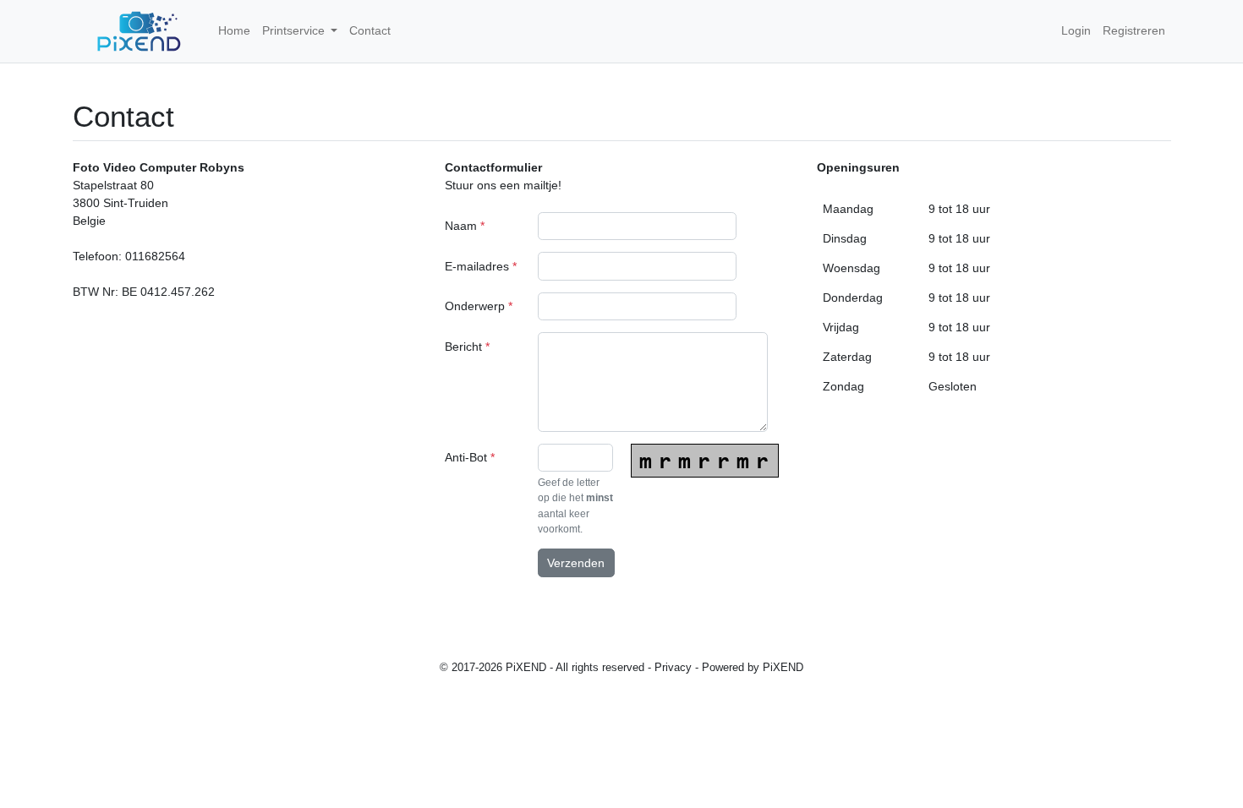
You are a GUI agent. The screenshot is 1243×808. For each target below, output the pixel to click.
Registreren (1134, 30)
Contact (370, 30)
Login (1076, 30)
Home (234, 30)
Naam (465, 225)
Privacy (673, 668)
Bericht (467, 346)
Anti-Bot (470, 457)
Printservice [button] (295, 30)
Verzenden (576, 563)
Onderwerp (478, 306)
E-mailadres (481, 266)
